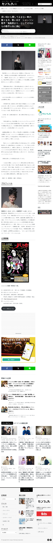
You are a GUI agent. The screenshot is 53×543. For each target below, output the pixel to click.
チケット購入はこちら (8, 308)
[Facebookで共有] (7, 45)
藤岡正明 (6, 469)
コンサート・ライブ (14, 31)
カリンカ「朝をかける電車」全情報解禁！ (30, 520)
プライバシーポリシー (43, 528)
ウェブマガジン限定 (28, 8)
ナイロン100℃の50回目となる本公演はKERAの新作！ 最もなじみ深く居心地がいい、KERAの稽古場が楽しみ (43, 446)
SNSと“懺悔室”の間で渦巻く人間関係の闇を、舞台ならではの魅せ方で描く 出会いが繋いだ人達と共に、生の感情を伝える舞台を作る (26, 476)
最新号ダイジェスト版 (44, 88)
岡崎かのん (41, 469)
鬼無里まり (25, 31)
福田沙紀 (24, 469)
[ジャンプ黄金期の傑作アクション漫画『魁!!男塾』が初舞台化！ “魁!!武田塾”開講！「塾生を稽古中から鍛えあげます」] (4, 396)
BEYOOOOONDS (12, 438)
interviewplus (45, 438)
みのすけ (44, 439)
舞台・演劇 (14, 439)
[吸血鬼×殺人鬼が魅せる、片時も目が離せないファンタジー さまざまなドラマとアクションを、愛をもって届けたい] (4, 409)
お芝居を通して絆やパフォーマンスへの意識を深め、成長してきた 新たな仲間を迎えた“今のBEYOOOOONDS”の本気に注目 (9, 446)
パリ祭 (20, 31)
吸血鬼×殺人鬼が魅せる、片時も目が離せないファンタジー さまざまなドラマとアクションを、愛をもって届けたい (21, 409)
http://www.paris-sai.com (10, 299)
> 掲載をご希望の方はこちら (46, 102)
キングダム (28, 438)
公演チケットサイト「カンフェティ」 (10, 11)
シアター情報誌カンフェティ (15, 8)
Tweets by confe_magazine (44, 186)
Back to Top (26, 490)
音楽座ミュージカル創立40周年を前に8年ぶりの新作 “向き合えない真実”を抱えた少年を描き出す (44, 475)
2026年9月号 (5, 438)
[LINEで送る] (29, 45)
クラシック (5, 514)
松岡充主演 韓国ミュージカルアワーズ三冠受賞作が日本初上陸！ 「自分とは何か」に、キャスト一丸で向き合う (9, 476)
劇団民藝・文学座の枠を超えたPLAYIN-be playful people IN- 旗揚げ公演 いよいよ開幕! (30, 513)
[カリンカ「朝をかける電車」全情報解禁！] (22, 521)
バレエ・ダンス (6, 510)
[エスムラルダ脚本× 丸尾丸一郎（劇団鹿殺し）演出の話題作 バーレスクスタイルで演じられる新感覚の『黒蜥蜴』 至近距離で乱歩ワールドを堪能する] (4, 384)
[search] (51, 4)
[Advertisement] (18, 322)
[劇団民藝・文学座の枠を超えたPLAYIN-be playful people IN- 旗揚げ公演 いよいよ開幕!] (22, 513)
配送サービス (42, 96)
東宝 (22, 439)
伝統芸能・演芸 (6, 521)
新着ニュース (4, 8)
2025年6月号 (6, 31)
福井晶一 (11, 468)
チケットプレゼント (44, 100)
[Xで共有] (18, 45)
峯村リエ (48, 439)
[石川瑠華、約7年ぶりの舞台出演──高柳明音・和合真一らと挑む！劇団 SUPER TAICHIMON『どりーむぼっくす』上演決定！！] (22, 501)
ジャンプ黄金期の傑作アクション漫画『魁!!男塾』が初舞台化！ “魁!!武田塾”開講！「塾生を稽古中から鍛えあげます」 (21, 396)
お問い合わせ (41, 531)
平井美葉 (3, 439)
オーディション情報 (39, 8)
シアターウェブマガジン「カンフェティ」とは (26, 3)
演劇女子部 (8, 439)
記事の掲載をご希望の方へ (25, 533)
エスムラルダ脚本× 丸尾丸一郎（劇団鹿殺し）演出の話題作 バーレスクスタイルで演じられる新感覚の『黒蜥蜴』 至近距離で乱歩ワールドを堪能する (21, 383)
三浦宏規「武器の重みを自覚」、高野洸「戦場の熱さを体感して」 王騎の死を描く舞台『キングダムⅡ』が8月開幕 (26, 446)
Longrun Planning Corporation (16, 540)
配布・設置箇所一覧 (44, 92)
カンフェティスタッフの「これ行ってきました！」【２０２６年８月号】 (44, 135)
